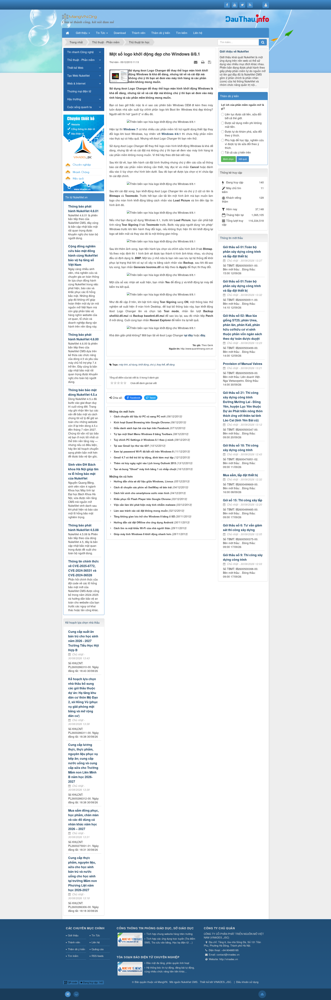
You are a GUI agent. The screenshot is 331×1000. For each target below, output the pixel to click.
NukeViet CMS (189, 982)
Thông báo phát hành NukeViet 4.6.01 (83, 208)
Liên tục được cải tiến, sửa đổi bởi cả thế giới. (243, 116)
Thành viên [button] (138, 33)
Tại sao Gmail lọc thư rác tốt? (131, 445)
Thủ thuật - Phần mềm (81, 60)
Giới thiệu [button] (82, 33)
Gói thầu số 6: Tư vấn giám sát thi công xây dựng (242, 527)
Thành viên (74, 942)
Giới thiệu (73, 935)
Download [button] (120, 33)
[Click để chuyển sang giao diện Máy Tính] (76, 994)
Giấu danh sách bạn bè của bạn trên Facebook (141, 428)
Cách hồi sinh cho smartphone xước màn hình (141, 493)
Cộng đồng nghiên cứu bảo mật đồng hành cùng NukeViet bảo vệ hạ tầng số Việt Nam (83, 255)
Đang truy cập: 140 (93, 982)
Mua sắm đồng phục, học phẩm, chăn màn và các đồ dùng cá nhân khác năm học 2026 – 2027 (83, 819)
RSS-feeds (98, 956)
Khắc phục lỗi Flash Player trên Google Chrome (142, 499)
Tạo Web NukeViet (78, 75)
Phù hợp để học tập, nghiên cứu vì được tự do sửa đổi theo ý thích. (244, 144)
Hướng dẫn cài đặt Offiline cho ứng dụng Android (143, 522)
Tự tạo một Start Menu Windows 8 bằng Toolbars (143, 434)
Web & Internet (76, 83)
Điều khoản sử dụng (247, 982)
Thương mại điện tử (79, 91)
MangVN (162, 982)
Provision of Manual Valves (242, 363)
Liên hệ (96, 942)
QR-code (72, 982)
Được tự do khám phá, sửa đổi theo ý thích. (243, 133)
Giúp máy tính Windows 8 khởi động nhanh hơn (142, 534)
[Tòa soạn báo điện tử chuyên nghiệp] (130, 969)
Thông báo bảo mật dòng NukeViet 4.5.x (82, 392)
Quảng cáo (98, 949)
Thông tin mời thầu (231, 238)
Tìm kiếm (73, 956)
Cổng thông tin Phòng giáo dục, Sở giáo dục (155, 928)
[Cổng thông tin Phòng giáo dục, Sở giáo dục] (130, 940)
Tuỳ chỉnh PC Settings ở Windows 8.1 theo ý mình (144, 440)
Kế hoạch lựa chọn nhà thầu (82, 622)
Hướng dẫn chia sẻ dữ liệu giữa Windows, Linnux (143, 481)
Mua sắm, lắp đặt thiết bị (240, 475)
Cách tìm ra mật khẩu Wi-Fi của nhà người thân (142, 528)
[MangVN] (79, 16)
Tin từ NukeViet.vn (76, 197)
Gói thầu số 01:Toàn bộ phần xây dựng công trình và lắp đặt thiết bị (242, 251)
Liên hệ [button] (197, 33)
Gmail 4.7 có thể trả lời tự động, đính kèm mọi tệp (144, 457)
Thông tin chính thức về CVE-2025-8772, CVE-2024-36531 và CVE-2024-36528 (83, 568)
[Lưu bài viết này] (210, 62)
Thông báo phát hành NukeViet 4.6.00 (83, 336)
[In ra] (203, 62)
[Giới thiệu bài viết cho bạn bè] (196, 62)
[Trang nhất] (68, 33)
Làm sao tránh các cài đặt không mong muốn (141, 510)
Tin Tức (96, 935)
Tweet (152, 397)
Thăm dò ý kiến (76, 949)
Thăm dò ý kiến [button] (160, 33)
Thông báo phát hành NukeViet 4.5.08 (83, 527)
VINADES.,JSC (222, 982)
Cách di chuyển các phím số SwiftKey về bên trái (143, 487)
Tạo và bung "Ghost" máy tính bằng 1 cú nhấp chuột (145, 469)
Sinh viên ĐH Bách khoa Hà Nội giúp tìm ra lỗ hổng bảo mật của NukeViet (83, 471)
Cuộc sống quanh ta (79, 107)
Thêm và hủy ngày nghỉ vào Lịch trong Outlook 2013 (145, 463)
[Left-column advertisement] (83, 152)
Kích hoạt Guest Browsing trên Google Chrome (142, 422)
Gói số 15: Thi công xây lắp (242, 500)
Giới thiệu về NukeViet (234, 51)
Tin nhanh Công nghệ (80, 52)
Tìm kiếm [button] (181, 33)
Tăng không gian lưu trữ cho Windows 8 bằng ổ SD (144, 516)
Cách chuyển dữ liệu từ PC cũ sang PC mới (140, 416)
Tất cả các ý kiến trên (238, 152)
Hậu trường (74, 99)
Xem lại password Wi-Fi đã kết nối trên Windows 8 (144, 451)
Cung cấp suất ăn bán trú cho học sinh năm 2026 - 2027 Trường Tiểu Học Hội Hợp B (83, 640)
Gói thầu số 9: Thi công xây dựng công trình (243, 557)
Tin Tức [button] (101, 33)
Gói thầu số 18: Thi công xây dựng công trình (240, 447)
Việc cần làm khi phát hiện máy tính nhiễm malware (144, 505)
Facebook (135, 397)
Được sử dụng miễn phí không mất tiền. (243, 125)
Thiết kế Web (75, 68)
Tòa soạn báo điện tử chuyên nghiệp (148, 957)
